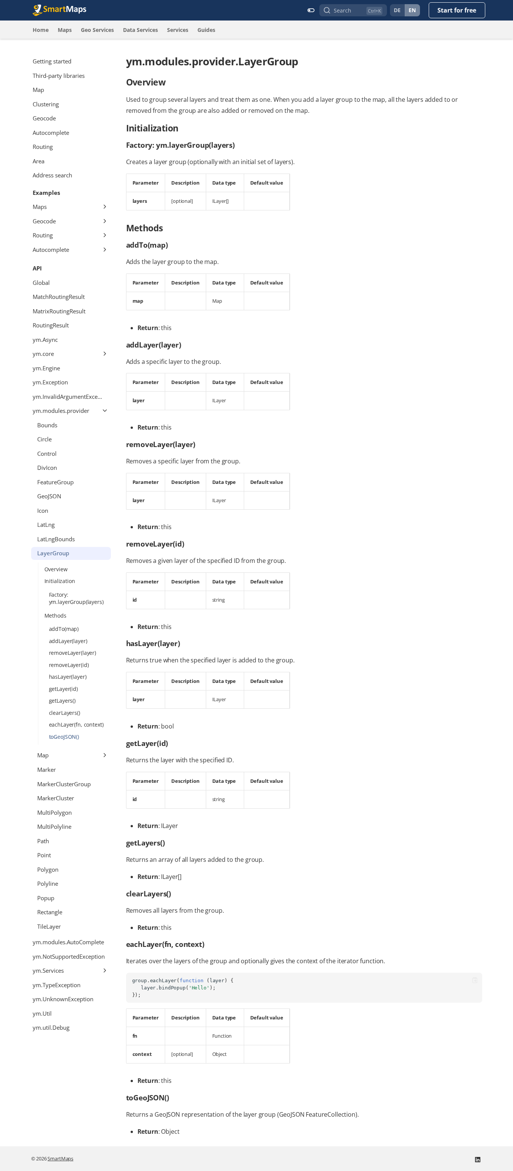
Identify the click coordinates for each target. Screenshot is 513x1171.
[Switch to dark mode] (311, 10)
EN (412, 10)
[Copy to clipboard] (474, 980)
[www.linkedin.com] (478, 1159)
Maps (65, 30)
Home (41, 30)
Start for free (456, 10)
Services (177, 30)
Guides (206, 30)
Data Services (140, 30)
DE (397, 10)
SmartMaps (60, 1158)
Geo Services (97, 30)
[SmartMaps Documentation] (60, 10)
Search (342, 10)
